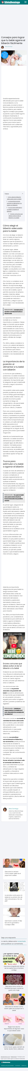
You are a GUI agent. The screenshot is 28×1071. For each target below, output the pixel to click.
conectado (21, 941)
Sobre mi (24, 1065)
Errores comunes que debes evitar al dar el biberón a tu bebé (16, 216)
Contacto (17, 1065)
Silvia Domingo (8, 46)
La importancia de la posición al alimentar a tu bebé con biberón (14, 203)
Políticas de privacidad (7, 1065)
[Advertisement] (14, 20)
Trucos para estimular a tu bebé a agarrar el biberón (14, 209)
